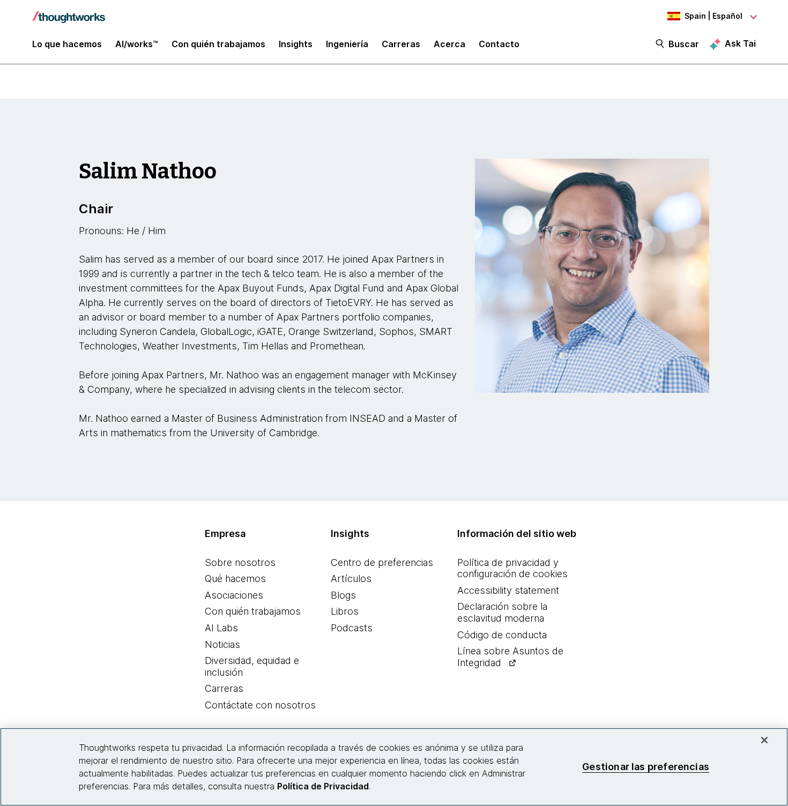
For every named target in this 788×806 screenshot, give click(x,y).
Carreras (224, 688)
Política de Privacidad (323, 786)
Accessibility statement (508, 590)
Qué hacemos (235, 578)
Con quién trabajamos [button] (218, 44)
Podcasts (352, 627)
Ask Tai (740, 43)
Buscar (683, 44)
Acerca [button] (449, 44)
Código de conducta (502, 634)
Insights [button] (296, 44)
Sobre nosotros (240, 562)
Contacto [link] (499, 44)
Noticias (222, 644)
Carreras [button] (401, 44)
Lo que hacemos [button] (67, 44)
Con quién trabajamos (253, 611)
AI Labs (221, 627)
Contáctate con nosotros (260, 705)
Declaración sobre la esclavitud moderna (502, 612)
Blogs (343, 595)
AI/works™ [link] (136, 44)
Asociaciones (234, 595)
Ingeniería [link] (347, 44)
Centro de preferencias (382, 562)
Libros (345, 611)
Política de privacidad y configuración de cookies (512, 568)
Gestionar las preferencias (645, 766)
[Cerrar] (764, 740)
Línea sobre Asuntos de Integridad (510, 656)
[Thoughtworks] (68, 12)
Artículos (351, 578)
